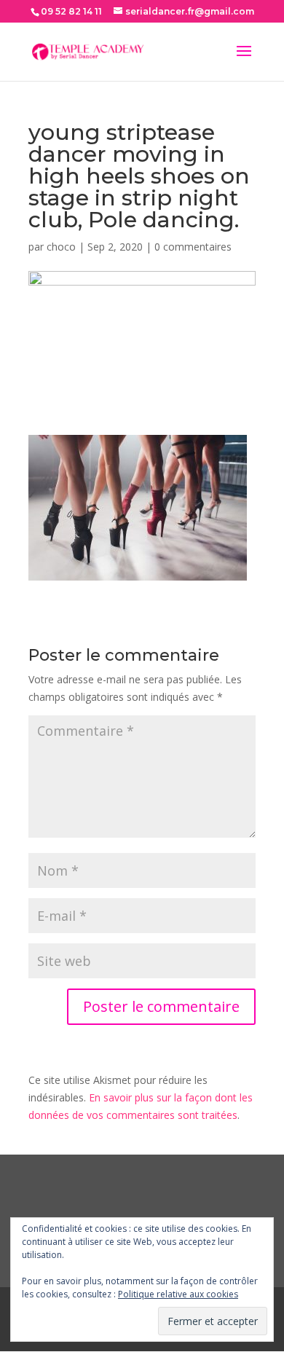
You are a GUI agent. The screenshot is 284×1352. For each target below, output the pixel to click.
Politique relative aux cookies (178, 1294)
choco (61, 247)
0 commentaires (193, 247)
